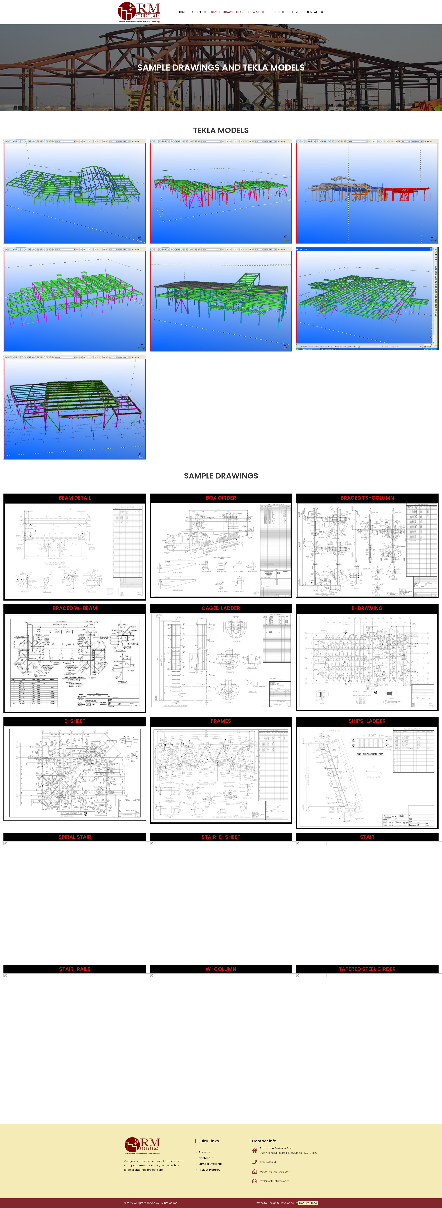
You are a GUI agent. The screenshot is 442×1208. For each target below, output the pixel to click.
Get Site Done (308, 1203)
